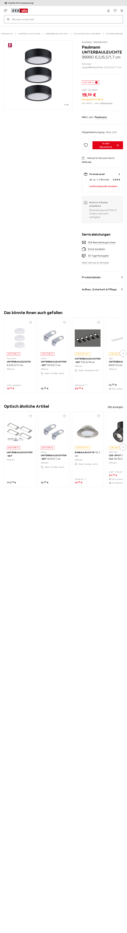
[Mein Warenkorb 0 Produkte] (121, 10)
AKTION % (88, 82)
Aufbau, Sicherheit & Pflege (99, 289)
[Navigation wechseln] (5, 10)
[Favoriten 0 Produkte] (115, 10)
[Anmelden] (108, 10)
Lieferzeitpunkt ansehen (103, 186)
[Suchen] (8, 19)
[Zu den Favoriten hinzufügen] (86, 145)
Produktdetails (91, 277)
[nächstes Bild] (123, 353)
